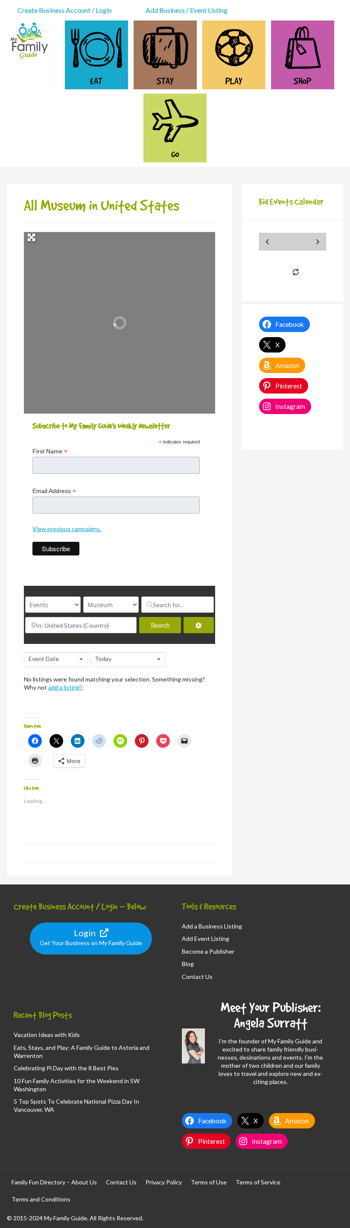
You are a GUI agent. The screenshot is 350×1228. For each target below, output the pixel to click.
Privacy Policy (164, 1182)
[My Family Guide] (28, 58)
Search (166, 625)
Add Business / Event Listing (187, 10)
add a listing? (65, 687)
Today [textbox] (103, 658)
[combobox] (56, 659)
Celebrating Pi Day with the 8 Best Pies (66, 1068)
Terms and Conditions (41, 1199)
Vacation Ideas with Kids (47, 1034)
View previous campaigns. (66, 528)
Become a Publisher (208, 951)
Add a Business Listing (212, 926)
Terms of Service (258, 1182)
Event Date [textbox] (44, 658)
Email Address (54, 491)
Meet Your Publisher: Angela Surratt (271, 1015)
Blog (188, 963)
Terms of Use (209, 1182)
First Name (49, 451)
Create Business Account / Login (65, 10)
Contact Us (197, 976)
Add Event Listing (205, 938)
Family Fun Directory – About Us (54, 1182)
